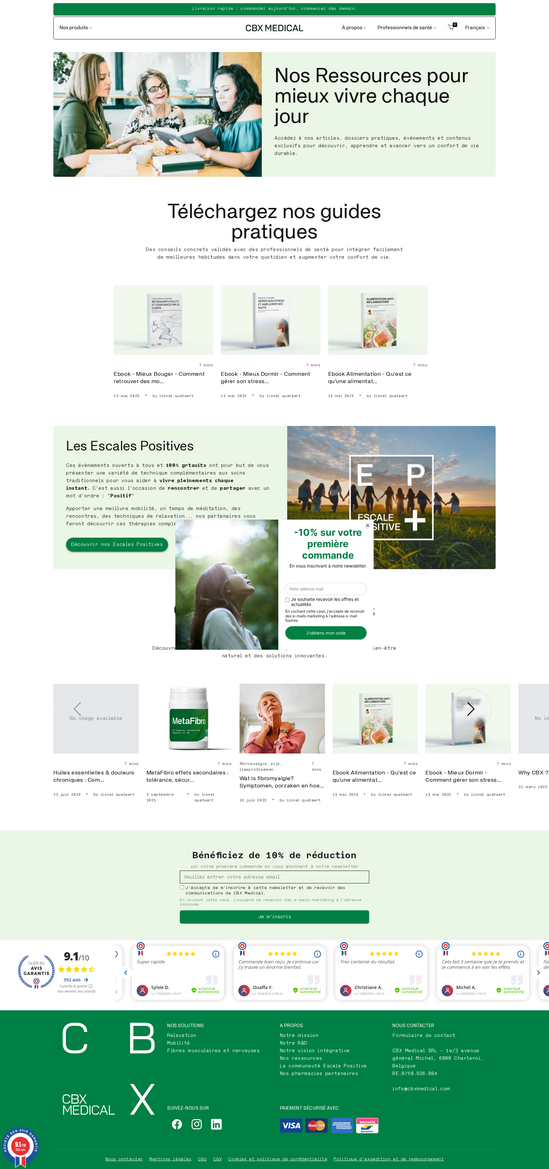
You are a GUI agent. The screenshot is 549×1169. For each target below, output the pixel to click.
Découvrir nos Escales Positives (117, 544)
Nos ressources (301, 1058)
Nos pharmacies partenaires (319, 1073)
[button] (471, 709)
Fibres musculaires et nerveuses (213, 1050)
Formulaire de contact (424, 1035)
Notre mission (299, 1035)
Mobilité (178, 1043)
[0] (451, 28)
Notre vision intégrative (315, 1050)
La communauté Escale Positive (323, 1066)
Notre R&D (294, 1043)
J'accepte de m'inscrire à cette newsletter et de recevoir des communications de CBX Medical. (265, 890)
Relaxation (181, 1035)
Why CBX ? (533, 773)
